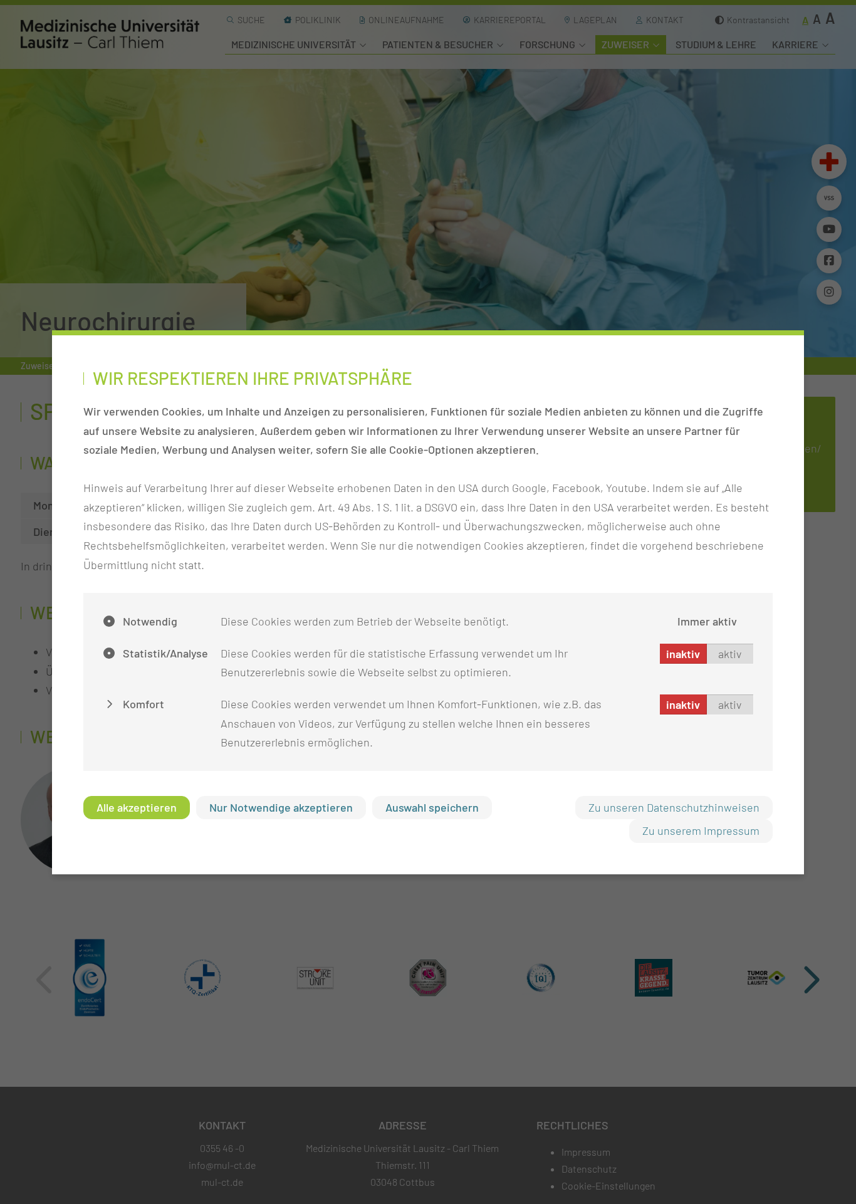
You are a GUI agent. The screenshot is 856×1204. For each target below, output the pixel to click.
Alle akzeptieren (137, 807)
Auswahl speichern (432, 807)
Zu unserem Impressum (700, 830)
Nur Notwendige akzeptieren (281, 807)
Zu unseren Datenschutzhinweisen (673, 807)
